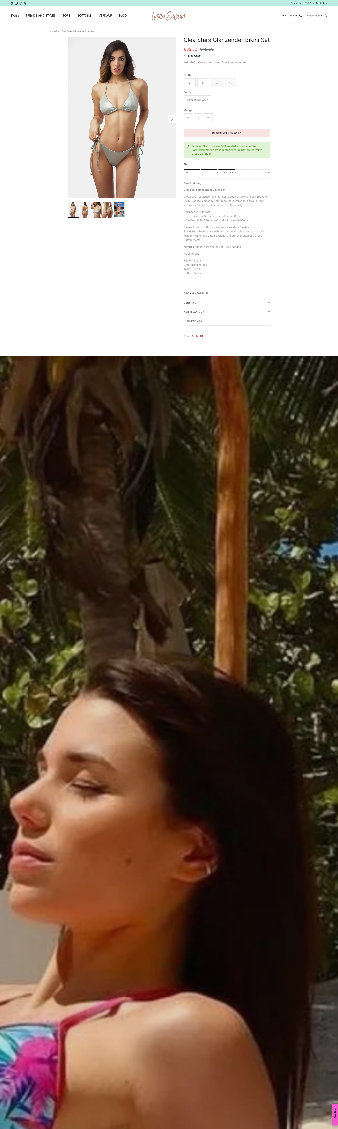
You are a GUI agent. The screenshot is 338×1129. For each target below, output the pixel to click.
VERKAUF (105, 15)
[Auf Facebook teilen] (197, 336)
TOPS (66, 15)
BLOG (123, 15)
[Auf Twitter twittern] (192, 336)
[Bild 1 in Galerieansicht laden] (122, 117)
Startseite (54, 31)
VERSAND (190, 302)
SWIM (15, 15)
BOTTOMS (84, 15)
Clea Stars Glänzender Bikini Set (78, 31)
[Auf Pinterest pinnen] (201, 336)
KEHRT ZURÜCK (194, 311)
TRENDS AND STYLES (41, 15)
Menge (188, 110)
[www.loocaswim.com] (169, 15)
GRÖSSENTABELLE (196, 293)
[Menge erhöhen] (208, 117)
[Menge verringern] (188, 117)
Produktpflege (193, 321)
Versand (203, 62)
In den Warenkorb (226, 133)
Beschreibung (192, 183)
